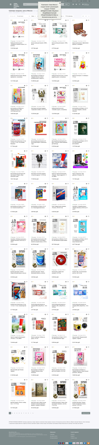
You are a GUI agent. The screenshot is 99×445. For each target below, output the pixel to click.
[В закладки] (26, 20)
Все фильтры (70, 16)
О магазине (52, 434)
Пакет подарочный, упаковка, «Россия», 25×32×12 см (59, 207)
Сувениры (12, 16)
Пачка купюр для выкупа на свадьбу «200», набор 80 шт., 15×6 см (59, 306)
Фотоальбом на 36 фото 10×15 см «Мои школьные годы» (59, 337)
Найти (66, 4)
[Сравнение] (76, 4)
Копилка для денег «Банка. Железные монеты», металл (38, 272)
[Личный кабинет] (73, 4)
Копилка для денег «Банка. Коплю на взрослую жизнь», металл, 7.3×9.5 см (79, 404)
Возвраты (72, 436)
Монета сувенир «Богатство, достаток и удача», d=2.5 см (58, 370)
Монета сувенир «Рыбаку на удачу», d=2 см (38, 337)
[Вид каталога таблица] (89, 16)
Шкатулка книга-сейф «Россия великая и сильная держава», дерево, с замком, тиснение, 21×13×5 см (38, 404)
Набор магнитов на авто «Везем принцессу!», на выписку (18, 76)
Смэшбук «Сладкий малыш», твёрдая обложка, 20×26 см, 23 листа (79, 208)
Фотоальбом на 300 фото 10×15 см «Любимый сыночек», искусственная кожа (80, 240)
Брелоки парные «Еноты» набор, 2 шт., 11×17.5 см (18, 403)
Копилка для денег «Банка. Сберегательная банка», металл (18, 272)
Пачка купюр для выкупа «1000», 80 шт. (60, 43)
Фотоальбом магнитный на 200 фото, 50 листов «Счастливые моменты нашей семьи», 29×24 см (38, 240)
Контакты (72, 434)
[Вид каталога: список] (86, 16)
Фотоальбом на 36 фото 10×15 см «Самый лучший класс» (18, 207)
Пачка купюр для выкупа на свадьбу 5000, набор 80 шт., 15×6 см (39, 306)
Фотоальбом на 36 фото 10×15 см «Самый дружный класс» (38, 207)
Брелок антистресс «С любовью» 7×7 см (80, 76)
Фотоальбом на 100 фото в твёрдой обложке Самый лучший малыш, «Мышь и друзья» (37, 77)
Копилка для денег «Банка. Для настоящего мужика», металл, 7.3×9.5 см (59, 404)
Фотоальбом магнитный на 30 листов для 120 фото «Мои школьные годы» (18, 175)
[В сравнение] (24, 20)
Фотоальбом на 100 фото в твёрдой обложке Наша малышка (37, 371)
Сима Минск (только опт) (16, 6)
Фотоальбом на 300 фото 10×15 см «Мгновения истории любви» (59, 239)
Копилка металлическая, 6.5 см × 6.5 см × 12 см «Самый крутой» (18, 305)
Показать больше (85, 413)
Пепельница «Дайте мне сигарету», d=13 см (58, 272)
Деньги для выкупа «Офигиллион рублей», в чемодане (80, 43)
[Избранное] (79, 4)
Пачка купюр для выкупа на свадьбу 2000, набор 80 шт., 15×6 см (80, 306)
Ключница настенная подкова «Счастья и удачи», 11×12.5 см (38, 174)
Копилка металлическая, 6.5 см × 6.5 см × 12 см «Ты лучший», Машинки (18, 142)
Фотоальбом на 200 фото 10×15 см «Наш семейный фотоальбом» (80, 142)
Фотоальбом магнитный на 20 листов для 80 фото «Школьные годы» (38, 142)
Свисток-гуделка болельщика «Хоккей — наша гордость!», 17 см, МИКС (59, 175)
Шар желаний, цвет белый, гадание (17, 370)
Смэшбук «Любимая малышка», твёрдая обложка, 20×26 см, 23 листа (18, 240)
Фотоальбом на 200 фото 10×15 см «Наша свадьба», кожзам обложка (80, 110)
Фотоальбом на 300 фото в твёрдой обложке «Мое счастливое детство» (17, 110)
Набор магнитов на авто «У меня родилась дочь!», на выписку (60, 76)
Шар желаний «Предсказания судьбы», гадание (79, 337)
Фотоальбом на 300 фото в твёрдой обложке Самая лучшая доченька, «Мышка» (80, 371)
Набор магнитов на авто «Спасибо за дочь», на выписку (59, 109)
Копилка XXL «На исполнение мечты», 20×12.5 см (79, 272)
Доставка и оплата (53, 436)
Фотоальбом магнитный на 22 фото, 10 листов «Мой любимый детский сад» (59, 142)
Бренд (33, 16)
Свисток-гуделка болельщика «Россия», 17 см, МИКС (18, 337)
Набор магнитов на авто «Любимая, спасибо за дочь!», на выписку (18, 44)
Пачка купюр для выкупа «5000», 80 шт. (39, 43)
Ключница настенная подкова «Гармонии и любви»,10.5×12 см (39, 109)
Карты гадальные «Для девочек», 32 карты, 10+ (78, 174)
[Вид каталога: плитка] (83, 16)
